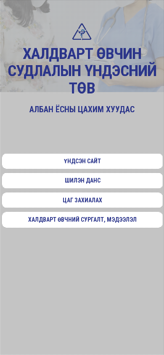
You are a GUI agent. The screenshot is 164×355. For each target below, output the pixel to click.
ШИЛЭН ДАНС (83, 180)
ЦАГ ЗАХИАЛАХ (82, 200)
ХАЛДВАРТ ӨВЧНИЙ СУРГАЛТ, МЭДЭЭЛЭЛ (82, 219)
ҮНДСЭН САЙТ (82, 161)
